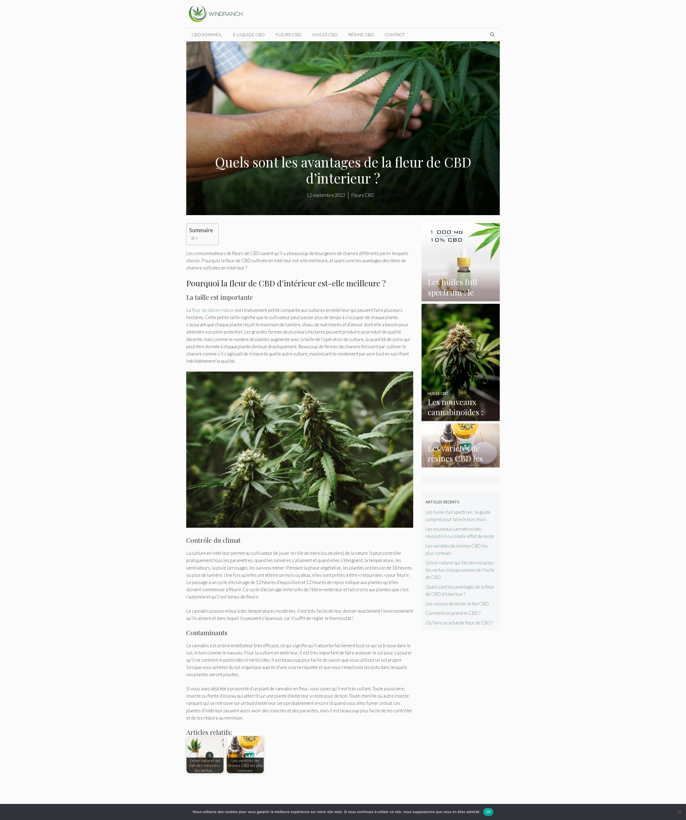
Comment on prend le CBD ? (453, 613)
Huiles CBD (325, 34)
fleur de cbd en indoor (213, 310)
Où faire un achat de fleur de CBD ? (459, 623)
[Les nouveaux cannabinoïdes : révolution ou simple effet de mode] (461, 417)
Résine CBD (361, 34)
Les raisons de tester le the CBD (457, 603)
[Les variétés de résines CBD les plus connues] (461, 464)
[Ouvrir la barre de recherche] (492, 34)
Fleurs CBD (288, 34)
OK (488, 812)
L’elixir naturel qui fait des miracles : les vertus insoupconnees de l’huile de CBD (460, 570)
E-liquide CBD (249, 34)
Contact (395, 34)
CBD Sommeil (207, 34)
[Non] (679, 812)
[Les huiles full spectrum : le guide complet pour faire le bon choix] (461, 298)
